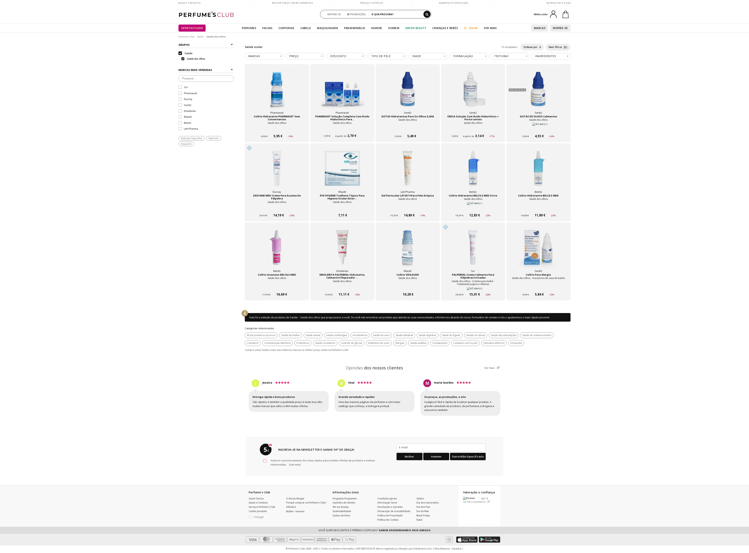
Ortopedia (516, 343)
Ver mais (489, 368)
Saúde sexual (313, 335)
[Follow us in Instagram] (449, 539)
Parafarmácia (354, 28)
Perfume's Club (186, 36)
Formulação (463, 56)
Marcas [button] (254, 56)
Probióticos (302, 343)
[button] (264, 517)
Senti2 (187, 105)
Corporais (286, 28)
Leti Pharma (191, 128)
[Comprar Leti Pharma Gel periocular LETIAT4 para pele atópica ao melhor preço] (408, 172)
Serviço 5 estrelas (371, 2)
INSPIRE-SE (334, 14)
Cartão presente (258, 511)
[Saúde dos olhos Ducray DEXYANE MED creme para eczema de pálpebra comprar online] (276, 208)
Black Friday (423, 515)
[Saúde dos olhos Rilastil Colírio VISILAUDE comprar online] (407, 287)
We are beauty (341, 507)
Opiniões (374, 368)
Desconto (338, 56)
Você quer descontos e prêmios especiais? (375, 530)
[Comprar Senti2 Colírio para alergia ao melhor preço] (538, 251)
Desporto (186, 144)
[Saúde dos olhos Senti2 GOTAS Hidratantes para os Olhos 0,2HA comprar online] (407, 129)
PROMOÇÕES (357, 14)
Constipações (439, 343)
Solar (473, 28)
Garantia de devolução (454, 2)
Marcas (539, 28)
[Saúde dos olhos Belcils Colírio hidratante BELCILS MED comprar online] (538, 208)
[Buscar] (426, 14)
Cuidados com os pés (465, 343)
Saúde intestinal (404, 335)
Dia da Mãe (422, 511)
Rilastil (188, 117)
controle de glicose (351, 343)
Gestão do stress (475, 335)
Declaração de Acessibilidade (393, 511)
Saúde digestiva (427, 335)
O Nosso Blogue (295, 498)
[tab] (264, 56)
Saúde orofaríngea (336, 335)
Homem (393, 28)
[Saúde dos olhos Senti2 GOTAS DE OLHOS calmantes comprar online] (538, 129)
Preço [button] (294, 56)
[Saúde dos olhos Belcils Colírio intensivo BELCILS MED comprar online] (276, 287)
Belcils (187, 123)
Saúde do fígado (451, 335)
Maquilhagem (327, 28)
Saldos (420, 498)
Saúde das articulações (503, 335)
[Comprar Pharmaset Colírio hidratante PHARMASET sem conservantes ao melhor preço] (277, 93)
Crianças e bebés (445, 28)
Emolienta (190, 111)
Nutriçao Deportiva (191, 138)
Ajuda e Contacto (189, 2)
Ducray (188, 99)
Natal (419, 519)
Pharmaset (190, 93)
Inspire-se (560, 28)
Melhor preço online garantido (292, 2)
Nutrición (214, 138)
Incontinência (360, 335)
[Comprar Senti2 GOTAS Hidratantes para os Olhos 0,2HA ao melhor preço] (408, 93)
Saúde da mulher (290, 335)
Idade (416, 56)
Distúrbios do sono (379, 343)
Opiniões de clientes (344, 502)
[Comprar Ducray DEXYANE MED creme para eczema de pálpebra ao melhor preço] (277, 172)
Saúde (200, 36)
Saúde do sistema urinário (536, 335)
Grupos (184, 45)
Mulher (409, 456)
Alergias (399, 343)
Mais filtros (556, 47)
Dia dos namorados (427, 502)
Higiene (376, 28)
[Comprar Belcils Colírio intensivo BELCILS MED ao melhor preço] (277, 251)
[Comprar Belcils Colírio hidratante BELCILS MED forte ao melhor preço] (473, 172)
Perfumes (249, 28)
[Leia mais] (294, 464)
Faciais (267, 28)
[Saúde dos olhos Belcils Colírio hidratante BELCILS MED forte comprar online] (473, 208)
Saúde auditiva (418, 343)
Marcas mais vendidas (195, 70)
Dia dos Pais (423, 507)
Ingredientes (545, 56)
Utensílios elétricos (493, 343)
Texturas (501, 56)
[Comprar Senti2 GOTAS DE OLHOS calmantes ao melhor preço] (538, 93)
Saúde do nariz (381, 335)
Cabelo (305, 28)
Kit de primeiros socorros (261, 335)
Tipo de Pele (380, 56)
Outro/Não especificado (468, 456)
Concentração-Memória (277, 343)
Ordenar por (531, 47)
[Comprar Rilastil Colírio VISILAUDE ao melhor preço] (408, 251)
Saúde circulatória (325, 343)
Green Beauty (415, 28)
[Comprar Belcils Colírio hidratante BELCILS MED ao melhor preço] (538, 172)
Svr (186, 87)
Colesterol (252, 343)
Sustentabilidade (342, 511)
